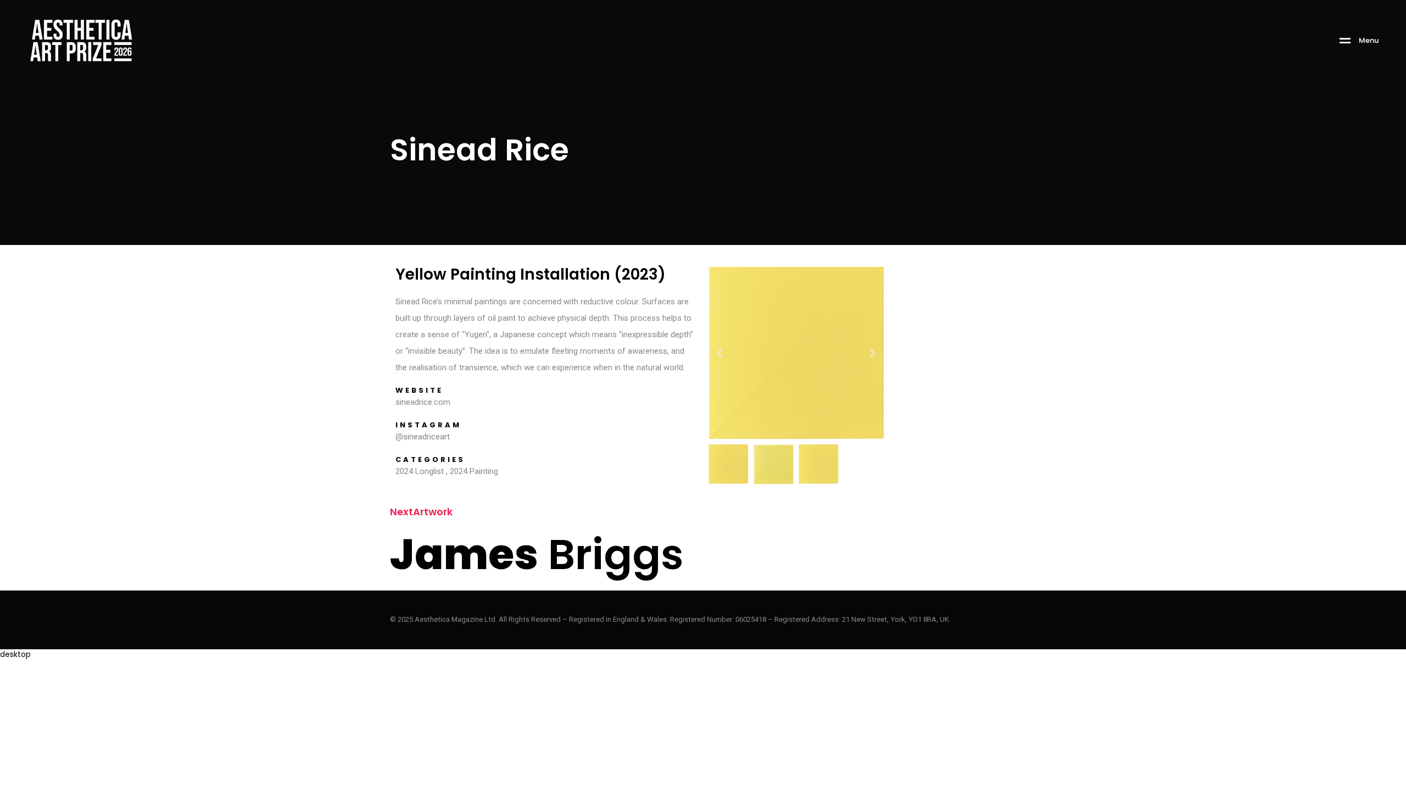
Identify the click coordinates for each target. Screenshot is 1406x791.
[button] (719, 353)
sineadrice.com (422, 402)
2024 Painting (474, 471)
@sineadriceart (422, 437)
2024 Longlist (419, 471)
